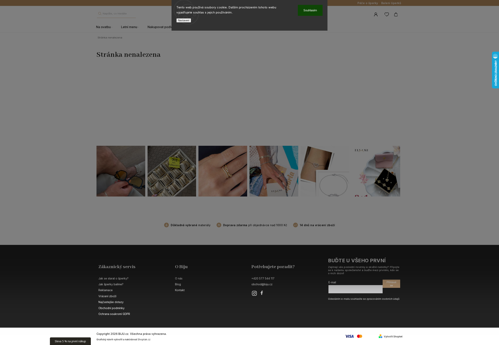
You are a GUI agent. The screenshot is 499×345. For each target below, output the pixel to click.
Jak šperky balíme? (110, 284)
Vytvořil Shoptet (393, 336)
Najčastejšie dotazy (111, 302)
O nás (178, 278)
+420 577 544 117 (262, 278)
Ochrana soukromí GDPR (114, 314)
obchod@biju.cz (262, 284)
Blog (178, 284)
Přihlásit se (391, 284)
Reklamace (105, 290)
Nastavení (183, 20)
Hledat (100, 13)
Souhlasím (310, 10)
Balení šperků (391, 3)
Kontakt (180, 290)
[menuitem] (106, 27)
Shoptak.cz (144, 339)
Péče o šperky (367, 3)
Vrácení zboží (107, 296)
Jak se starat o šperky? (113, 278)
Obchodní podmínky (111, 308)
